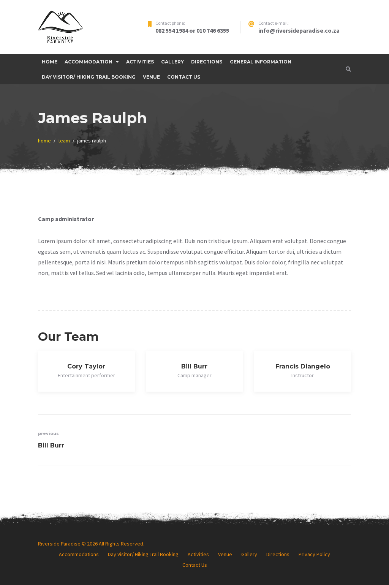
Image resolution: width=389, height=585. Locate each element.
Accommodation (88, 62)
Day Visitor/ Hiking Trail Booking (89, 77)
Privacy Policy (314, 554)
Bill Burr (194, 366)
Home (49, 62)
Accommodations (79, 554)
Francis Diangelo (302, 366)
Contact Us (183, 77)
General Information (260, 62)
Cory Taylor (86, 366)
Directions (206, 62)
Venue (151, 77)
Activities (140, 62)
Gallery (172, 62)
